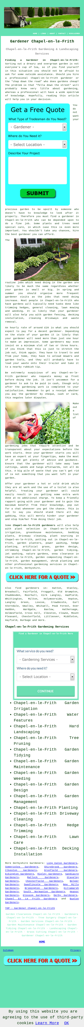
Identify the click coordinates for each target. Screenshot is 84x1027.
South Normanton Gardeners (44, 891)
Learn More (47, 1023)
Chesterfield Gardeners (44, 881)
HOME (35, 33)
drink (65, 483)
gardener (25, 234)
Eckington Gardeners (19, 874)
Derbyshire (32, 568)
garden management (34, 561)
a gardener (66, 216)
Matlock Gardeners (42, 877)
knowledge (17, 95)
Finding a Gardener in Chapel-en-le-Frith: (42, 60)
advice (51, 460)
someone (66, 209)
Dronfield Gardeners (60, 870)
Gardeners (36, 863)
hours (73, 345)
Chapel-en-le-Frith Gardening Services (37, 626)
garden (63, 64)
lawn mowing (70, 307)
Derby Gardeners (65, 895)
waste (25, 363)
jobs (21, 282)
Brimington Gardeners (41, 888)
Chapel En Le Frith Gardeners (31, 898)
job (58, 519)
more (41, 620)
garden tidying (65, 550)
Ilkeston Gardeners (21, 870)
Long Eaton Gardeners (62, 863)
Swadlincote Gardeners (41, 884)
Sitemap (8, 950)
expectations (51, 449)
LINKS (43, 33)
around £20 (41, 327)
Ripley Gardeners (49, 874)
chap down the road (26, 81)
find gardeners (27, 588)
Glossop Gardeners (36, 895)
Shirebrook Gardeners (60, 867)
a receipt (59, 390)
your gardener (68, 311)
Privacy (75, 950)
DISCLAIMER (74, 33)
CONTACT (62, 33)
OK (66, 1023)
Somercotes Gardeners (21, 867)
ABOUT (52, 33)
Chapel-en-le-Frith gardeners (34, 525)
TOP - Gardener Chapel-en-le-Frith (30, 908)
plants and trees (56, 223)
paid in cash (49, 383)
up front (72, 376)
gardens (18, 304)
